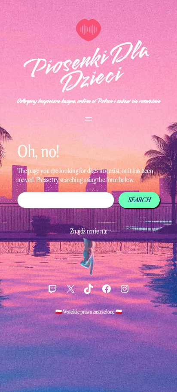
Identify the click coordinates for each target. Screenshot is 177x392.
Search (139, 200)
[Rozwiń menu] (88, 119)
